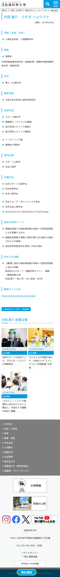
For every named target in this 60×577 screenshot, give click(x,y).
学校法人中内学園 (30, 563)
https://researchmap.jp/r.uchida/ (19, 295)
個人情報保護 (30, 556)
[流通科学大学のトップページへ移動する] (14, 5)
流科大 (4, 10)
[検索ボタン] (48, 4)
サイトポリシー (30, 552)
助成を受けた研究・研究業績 (17, 309)
